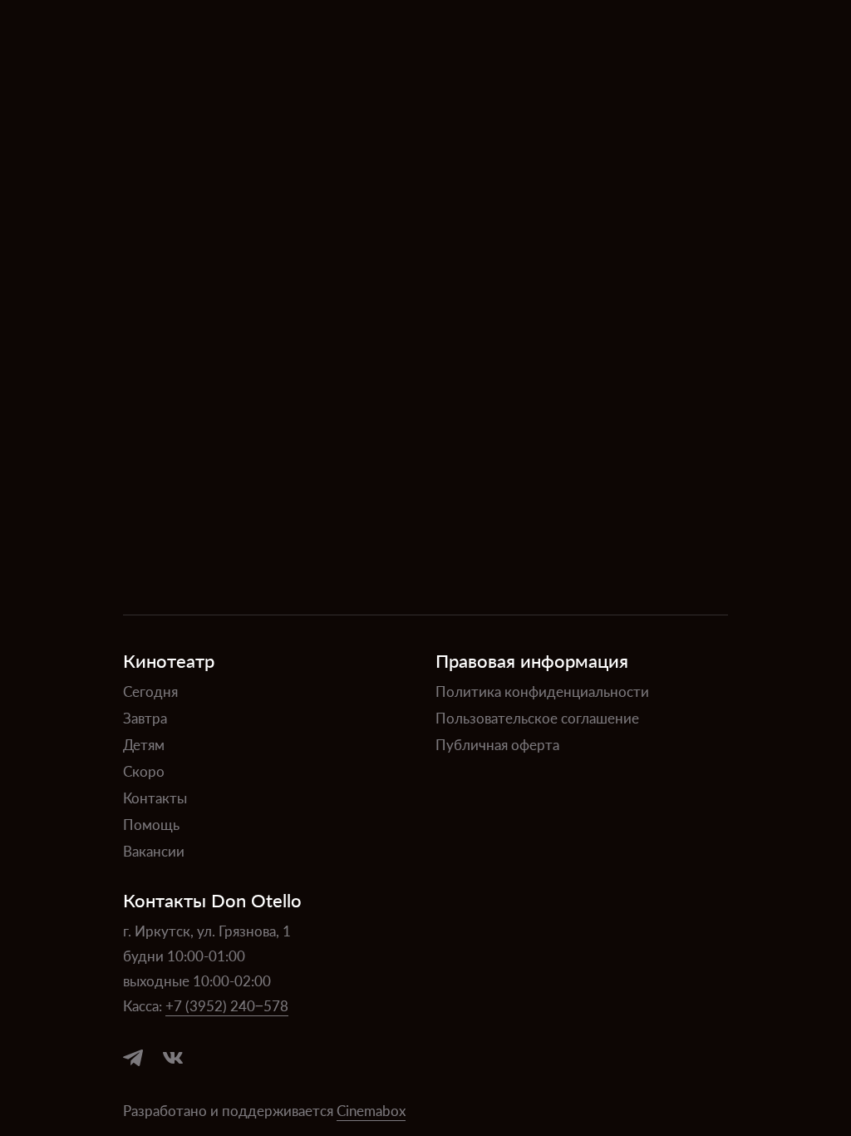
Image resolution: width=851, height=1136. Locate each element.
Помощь (151, 824)
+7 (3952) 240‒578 (226, 1005)
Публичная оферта (497, 744)
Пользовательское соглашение (537, 718)
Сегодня (150, 691)
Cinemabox (371, 1110)
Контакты (155, 798)
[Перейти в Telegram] (133, 1058)
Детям (144, 744)
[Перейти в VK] (173, 1058)
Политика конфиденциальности (542, 691)
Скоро (144, 771)
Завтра (145, 718)
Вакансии (153, 851)
